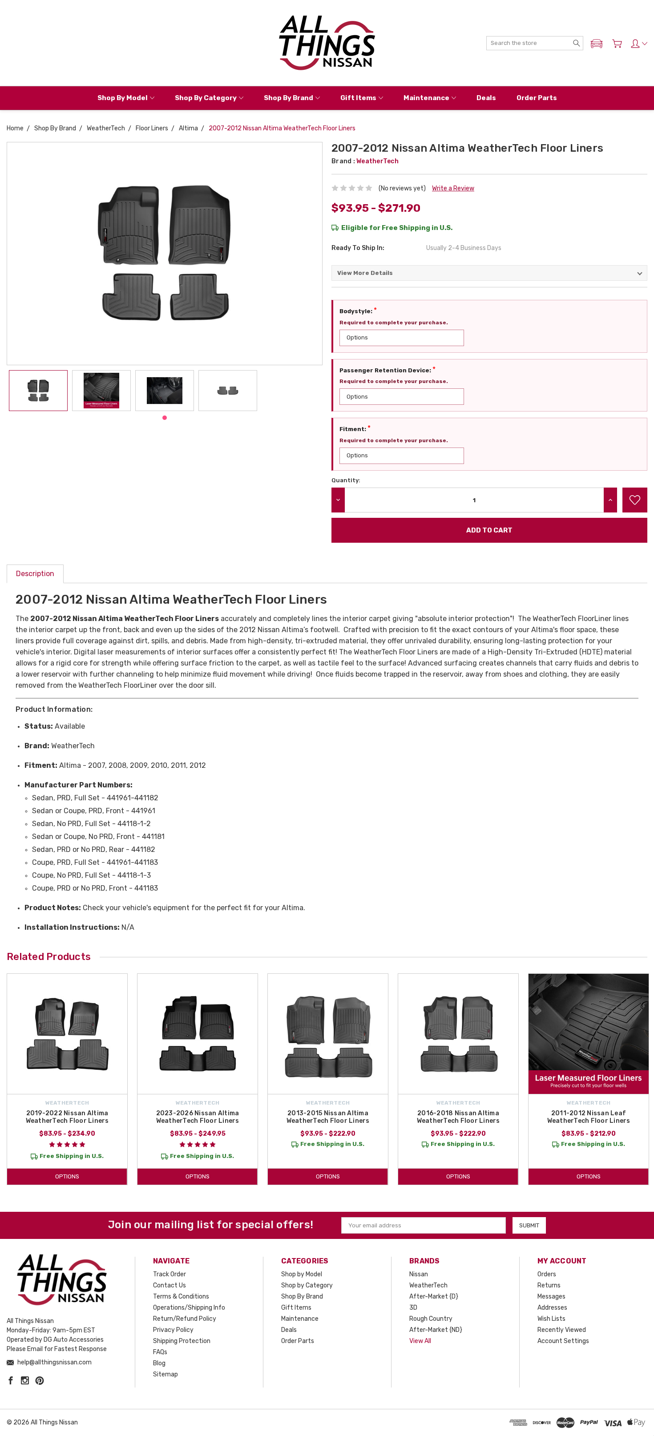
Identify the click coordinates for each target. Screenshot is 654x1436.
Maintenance (426, 98)
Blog (159, 1363)
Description (35, 573)
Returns (549, 1285)
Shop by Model (122, 98)
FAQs (160, 1352)
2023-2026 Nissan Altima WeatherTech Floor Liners (197, 1117)
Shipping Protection (181, 1341)
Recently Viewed (561, 1330)
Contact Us (169, 1285)
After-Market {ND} (435, 1330)
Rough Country (430, 1319)
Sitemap (165, 1374)
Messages (551, 1296)
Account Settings (563, 1341)
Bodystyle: (358, 310)
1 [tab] (164, 417)
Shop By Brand (288, 98)
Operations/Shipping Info (189, 1307)
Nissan (418, 1274)
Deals (486, 98)
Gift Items (358, 98)
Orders (546, 1274)
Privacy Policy (173, 1330)
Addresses (552, 1307)
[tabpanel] (38, 390)
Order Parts (537, 98)
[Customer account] (639, 43)
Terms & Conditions (181, 1296)
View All (420, 1341)
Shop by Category (206, 98)
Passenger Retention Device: (387, 369)
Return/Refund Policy (184, 1319)
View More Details (365, 273)
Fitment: (355, 428)
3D (413, 1307)
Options (67, 1176)
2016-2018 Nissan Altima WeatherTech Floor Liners (458, 1117)
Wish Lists (551, 1319)
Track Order (169, 1274)
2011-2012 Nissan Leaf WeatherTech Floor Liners (588, 1117)
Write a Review (453, 188)
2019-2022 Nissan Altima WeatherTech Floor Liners (67, 1117)
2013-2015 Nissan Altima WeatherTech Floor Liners (328, 1117)
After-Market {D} (433, 1296)
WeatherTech (428, 1285)
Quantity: (345, 480)
